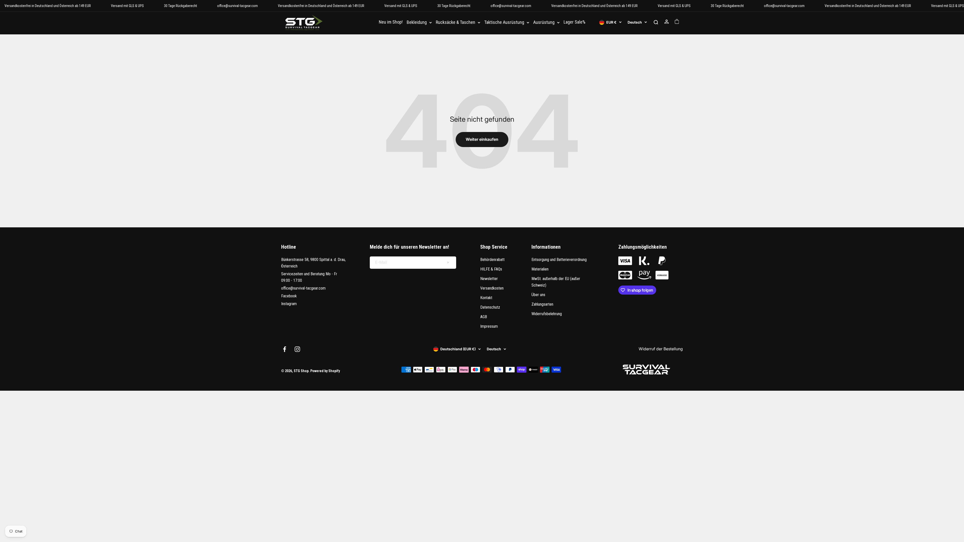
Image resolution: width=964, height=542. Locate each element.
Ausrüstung (544, 22)
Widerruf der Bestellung (661, 348)
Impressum (489, 326)
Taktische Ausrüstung (504, 22)
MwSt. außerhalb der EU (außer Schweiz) (555, 282)
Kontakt (486, 297)
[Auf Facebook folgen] (284, 349)
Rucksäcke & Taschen (455, 22)
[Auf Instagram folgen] (297, 349)
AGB (483, 316)
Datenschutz (490, 307)
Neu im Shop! (391, 22)
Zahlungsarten (542, 304)
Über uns (538, 294)
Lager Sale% (574, 22)
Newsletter (489, 278)
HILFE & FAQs (491, 269)
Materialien (540, 269)
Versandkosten (492, 288)
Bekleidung (417, 22)
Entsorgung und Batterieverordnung (559, 259)
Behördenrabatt (492, 259)
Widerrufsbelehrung (546, 313)
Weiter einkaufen (482, 139)
